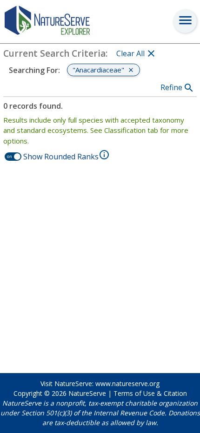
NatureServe (87, 393)
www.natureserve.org (127, 383)
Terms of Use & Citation (150, 393)
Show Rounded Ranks (61, 156)
